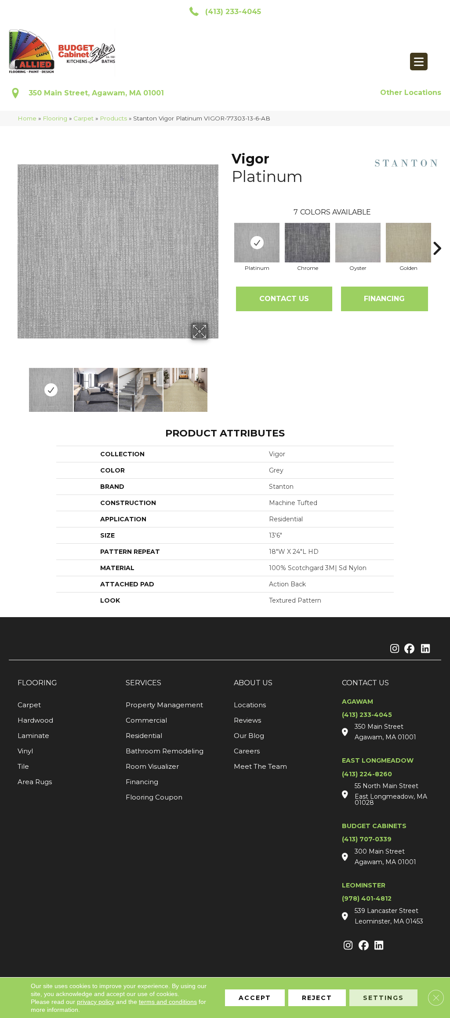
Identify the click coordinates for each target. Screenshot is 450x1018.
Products (113, 118)
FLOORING (37, 683)
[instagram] (392, 649)
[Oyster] (358, 243)
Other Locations (410, 92)
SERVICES (143, 683)
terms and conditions (168, 1001)
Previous (22, 385)
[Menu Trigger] (419, 61)
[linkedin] (423, 649)
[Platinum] (257, 243)
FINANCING (384, 298)
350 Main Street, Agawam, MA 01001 (96, 93)
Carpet (83, 118)
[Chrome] (307, 243)
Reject (317, 998)
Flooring (55, 118)
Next (214, 385)
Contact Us (284, 298)
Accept (255, 998)
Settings (383, 998)
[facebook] (408, 649)
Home (27, 118)
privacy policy (95, 1001)
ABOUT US (253, 683)
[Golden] (408, 243)
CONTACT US (365, 683)
